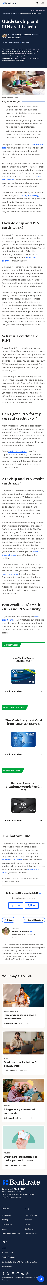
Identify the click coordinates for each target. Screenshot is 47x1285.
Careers (28, 1224)
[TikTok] (27, 1273)
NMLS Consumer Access (11, 1192)
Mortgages (6, 1215)
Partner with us (31, 1234)
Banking (5, 1220)
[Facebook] (3, 1273)
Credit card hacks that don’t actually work (20, 1064)
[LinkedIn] (17, 1273)
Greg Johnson (14, 37)
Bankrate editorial (33, 49)
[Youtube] (22, 1273)
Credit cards (7, 1224)
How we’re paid (31, 1215)
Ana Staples (11, 1165)
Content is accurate (20, 58)
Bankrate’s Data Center (11, 1234)
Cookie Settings (8, 1257)
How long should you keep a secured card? (20, 1017)
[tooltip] (40, 893)
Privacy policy (7, 1252)
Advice (15, 13)
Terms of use (7, 1267)
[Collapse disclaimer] (44, 49)
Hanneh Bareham (13, 1118)
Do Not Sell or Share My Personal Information (19, 1262)
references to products (21, 54)
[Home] (10, 3)
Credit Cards (6, 13)
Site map (28, 1220)
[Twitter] (8, 1273)
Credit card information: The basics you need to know (20, 1158)
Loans (4, 1229)
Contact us (29, 1229)
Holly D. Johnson (24, 34)
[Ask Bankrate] (40, 1278)
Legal (4, 1248)
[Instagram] (13, 1273)
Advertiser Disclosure (38, 10)
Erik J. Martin (11, 1071)
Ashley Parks (11, 1023)
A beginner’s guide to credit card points (20, 1111)
